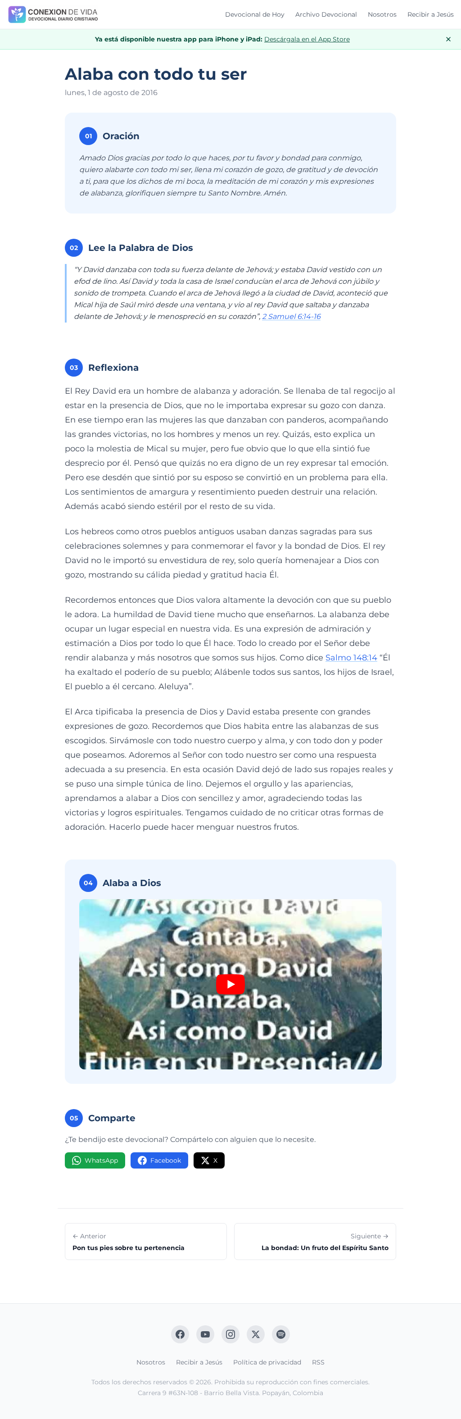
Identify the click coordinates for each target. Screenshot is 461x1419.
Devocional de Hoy (255, 14)
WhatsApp (101, 1160)
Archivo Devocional (326, 14)
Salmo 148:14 (351, 658)
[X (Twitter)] (256, 1334)
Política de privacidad (267, 1362)
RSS (318, 1362)
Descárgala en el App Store (307, 39)
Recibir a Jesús (430, 14)
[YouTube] (205, 1334)
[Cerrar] (448, 39)
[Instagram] (230, 1334)
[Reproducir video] (230, 984)
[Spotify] (281, 1334)
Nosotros (382, 14)
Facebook (165, 1160)
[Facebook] (180, 1334)
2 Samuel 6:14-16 (291, 316)
